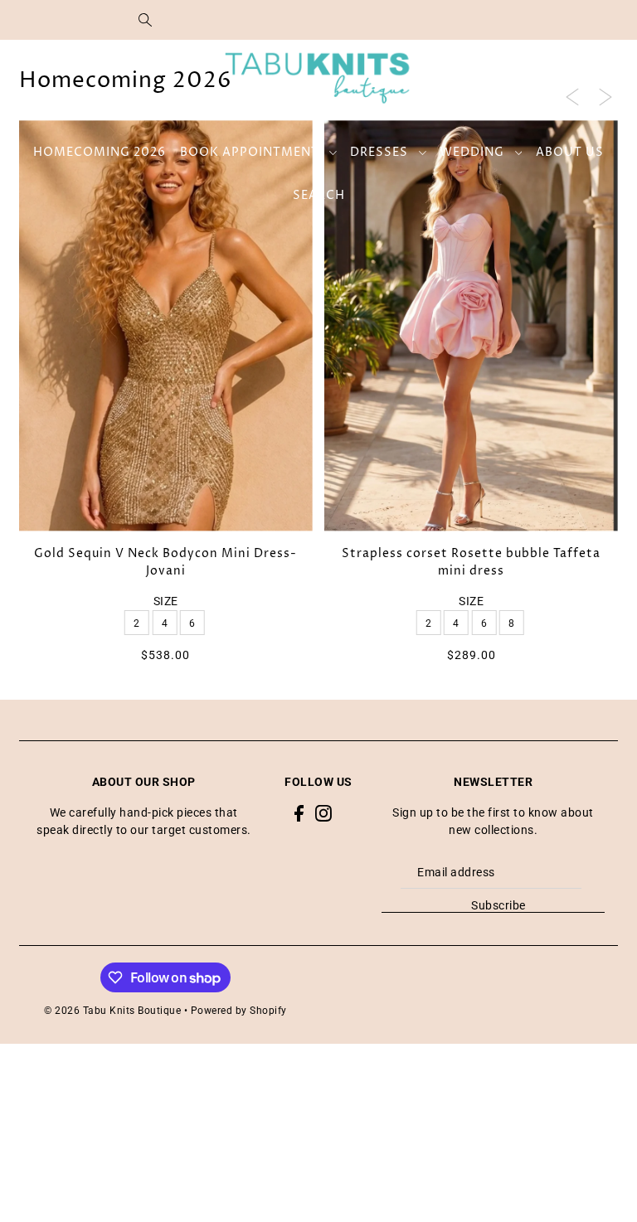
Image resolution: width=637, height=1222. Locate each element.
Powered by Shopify (239, 1010)
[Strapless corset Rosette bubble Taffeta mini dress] (471, 325)
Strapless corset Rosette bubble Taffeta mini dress (471, 562)
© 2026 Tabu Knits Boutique (112, 1010)
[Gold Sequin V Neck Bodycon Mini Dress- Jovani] (166, 325)
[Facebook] (299, 813)
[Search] (145, 20)
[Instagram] (323, 813)
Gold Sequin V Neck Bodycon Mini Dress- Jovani (165, 562)
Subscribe (498, 905)
